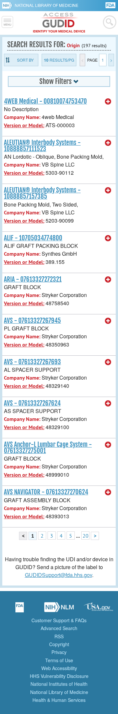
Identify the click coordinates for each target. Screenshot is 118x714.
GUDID (59, 23)
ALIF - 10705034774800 (33, 238)
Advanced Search (59, 628)
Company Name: (22, 117)
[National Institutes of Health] (8, 5)
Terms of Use (59, 660)
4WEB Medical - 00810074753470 (45, 101)
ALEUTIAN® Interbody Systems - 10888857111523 (42, 146)
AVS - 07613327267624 (32, 403)
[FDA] (111, 5)
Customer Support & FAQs (59, 620)
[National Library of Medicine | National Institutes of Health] (59, 609)
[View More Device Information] (108, 101)
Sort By (25, 60)
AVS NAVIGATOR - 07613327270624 (46, 492)
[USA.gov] (98, 609)
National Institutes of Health (59, 684)
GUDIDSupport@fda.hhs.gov (58, 575)
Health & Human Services (59, 700)
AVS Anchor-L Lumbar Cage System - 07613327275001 (48, 448)
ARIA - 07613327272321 (33, 279)
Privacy (59, 652)
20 (85, 535)
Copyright (59, 644)
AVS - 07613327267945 (32, 321)
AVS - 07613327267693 (32, 362)
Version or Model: (24, 125)
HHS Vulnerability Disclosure (59, 676)
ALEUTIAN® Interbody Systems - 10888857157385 (42, 193)
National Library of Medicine (46, 5)
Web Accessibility (59, 668)
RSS (59, 636)
